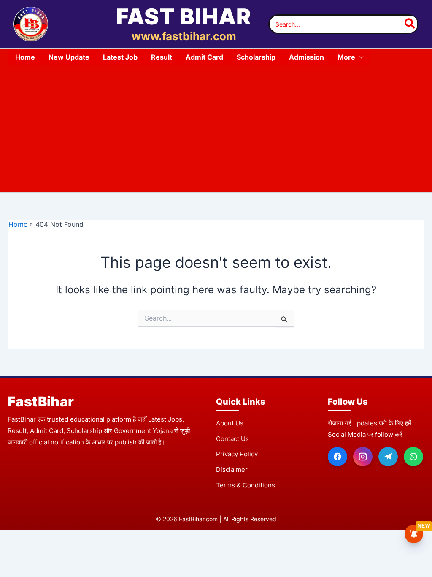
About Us (229, 423)
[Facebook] (337, 456)
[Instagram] (363, 456)
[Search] (410, 24)
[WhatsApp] (413, 456)
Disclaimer (232, 469)
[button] (359, 57)
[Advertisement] (216, 129)
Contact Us (232, 439)
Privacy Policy (237, 454)
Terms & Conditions (245, 485)
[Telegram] (388, 456)
